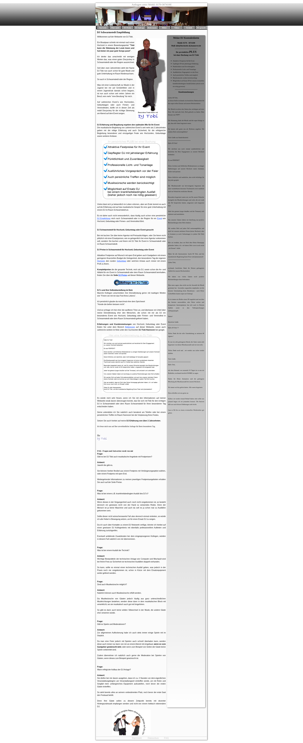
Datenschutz (153, 738)
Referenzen (152, 28)
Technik (189, 28)
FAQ (166, 738)
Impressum (137, 738)
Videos (176, 28)
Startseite (103, 28)
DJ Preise (127, 28)
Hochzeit (101, 261)
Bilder (164, 28)
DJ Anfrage (139, 28)
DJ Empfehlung (104, 218)
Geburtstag (121, 261)
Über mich (115, 28)
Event (159, 218)
